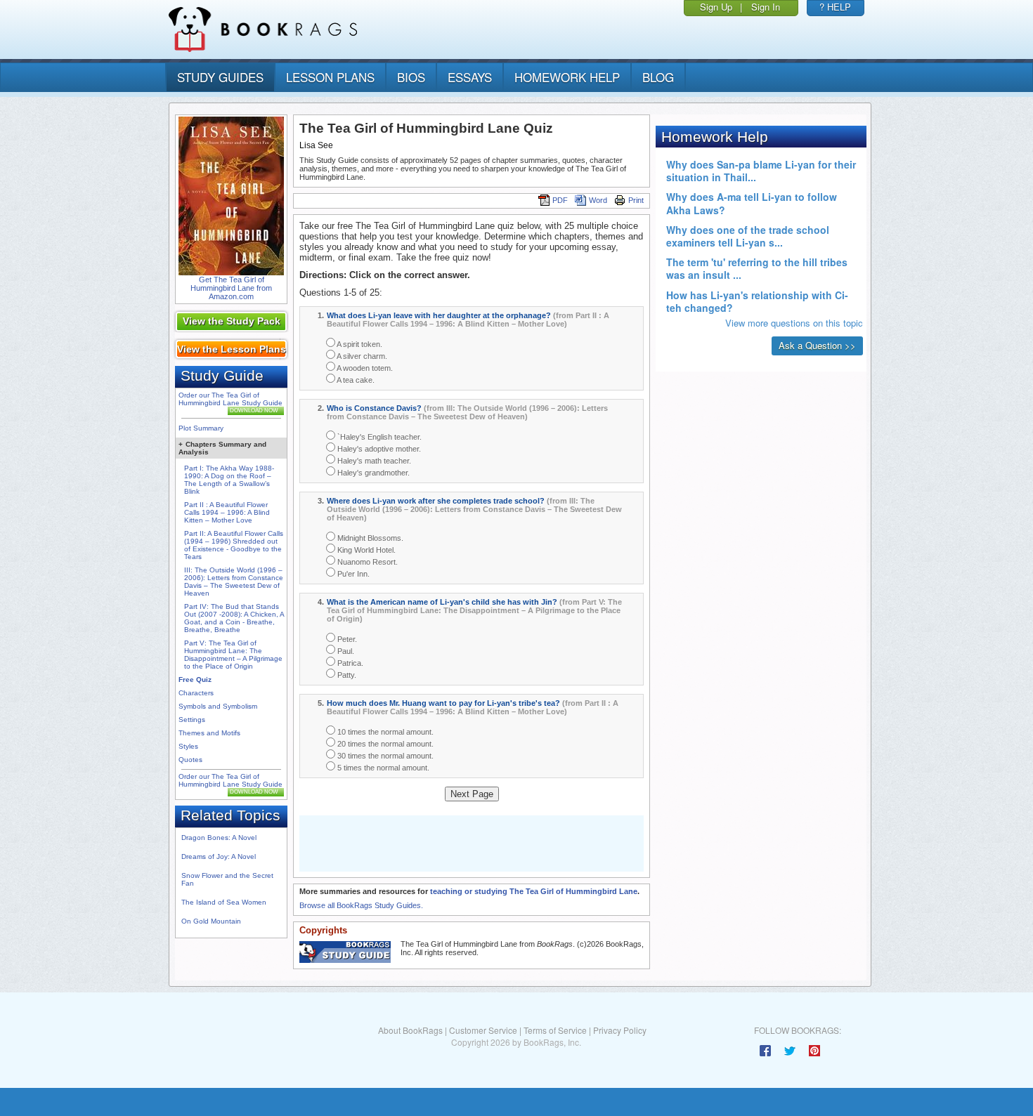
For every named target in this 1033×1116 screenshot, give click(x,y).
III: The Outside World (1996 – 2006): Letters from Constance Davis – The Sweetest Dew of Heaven (233, 581)
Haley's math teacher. (373, 461)
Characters (196, 693)
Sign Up (716, 6)
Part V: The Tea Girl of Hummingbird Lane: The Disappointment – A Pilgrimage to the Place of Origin (233, 654)
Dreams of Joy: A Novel (218, 856)
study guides (220, 77)
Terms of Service (555, 1030)
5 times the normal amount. (382, 767)
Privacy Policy (620, 1030)
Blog (658, 77)
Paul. (344, 651)
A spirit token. (358, 344)
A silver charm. (361, 356)
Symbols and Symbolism (217, 706)
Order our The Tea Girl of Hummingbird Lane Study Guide (230, 399)
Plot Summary (200, 428)
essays (470, 77)
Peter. (346, 639)
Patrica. (349, 663)
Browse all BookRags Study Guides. (361, 905)
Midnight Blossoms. (369, 538)
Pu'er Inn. (352, 574)
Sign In (765, 6)
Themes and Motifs (209, 733)
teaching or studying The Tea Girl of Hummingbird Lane (533, 891)
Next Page (471, 794)
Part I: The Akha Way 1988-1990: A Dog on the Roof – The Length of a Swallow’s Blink (229, 479)
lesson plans (330, 77)
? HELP (835, 6)
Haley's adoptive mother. (378, 449)
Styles (188, 746)
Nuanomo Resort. (366, 562)
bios (411, 77)
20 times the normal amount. (384, 744)
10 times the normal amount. (384, 732)
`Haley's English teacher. (378, 437)
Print (636, 200)
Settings (191, 719)
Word (598, 200)
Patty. (345, 675)
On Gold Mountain (211, 921)
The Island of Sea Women (223, 902)
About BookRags (410, 1030)
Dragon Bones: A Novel (218, 837)
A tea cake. (355, 380)
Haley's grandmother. (372, 472)
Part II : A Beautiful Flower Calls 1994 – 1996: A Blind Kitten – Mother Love (227, 512)
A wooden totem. (364, 368)
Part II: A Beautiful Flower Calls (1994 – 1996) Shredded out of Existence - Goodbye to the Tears (233, 545)
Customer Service (483, 1030)
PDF (560, 200)
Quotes (190, 759)
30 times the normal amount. (384, 755)
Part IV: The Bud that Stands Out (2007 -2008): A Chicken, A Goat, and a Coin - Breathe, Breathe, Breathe (234, 618)
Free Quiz (195, 679)
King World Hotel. (365, 550)
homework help (567, 77)
